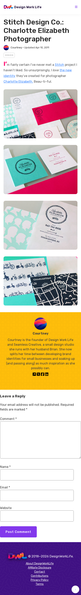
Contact (39, 571)
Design (9, 55)
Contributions (39, 576)
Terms (40, 584)
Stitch (59, 65)
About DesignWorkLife (40, 563)
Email (5, 487)
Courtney (16, 47)
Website (6, 508)
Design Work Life (27, 7)
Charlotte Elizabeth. (18, 81)
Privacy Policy (40, 580)
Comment (8, 419)
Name (5, 467)
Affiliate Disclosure (39, 567)
